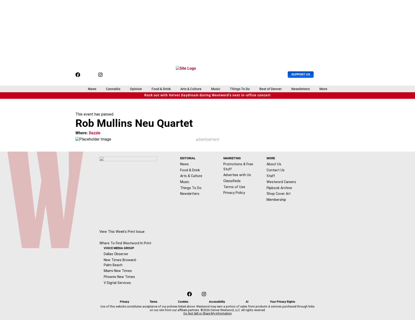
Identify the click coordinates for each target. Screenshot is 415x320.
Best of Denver (270, 89)
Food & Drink (161, 89)
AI (247, 301)
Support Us (300, 74)
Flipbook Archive (279, 188)
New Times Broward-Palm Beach (120, 262)
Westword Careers (281, 182)
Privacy (124, 301)
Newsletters (300, 89)
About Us (274, 164)
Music (215, 89)
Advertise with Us (237, 175)
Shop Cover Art (279, 194)
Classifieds (232, 181)
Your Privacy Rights (282, 301)
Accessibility (217, 301)
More (323, 89)
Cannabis (113, 89)
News (92, 89)
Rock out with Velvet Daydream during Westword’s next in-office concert (207, 95)
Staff (271, 176)
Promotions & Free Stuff (238, 166)
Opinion (136, 89)
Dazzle (94, 133)
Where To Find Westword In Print (125, 243)
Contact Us (276, 170)
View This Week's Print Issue (122, 232)
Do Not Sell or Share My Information (207, 313)
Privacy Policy (234, 193)
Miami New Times (118, 271)
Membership (276, 200)
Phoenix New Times (119, 277)
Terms (153, 301)
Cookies (183, 301)
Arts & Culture (190, 89)
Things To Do (240, 89)
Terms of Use (234, 187)
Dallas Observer (116, 254)
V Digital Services (117, 283)
